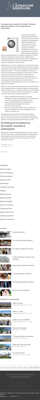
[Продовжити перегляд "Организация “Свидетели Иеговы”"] (5, 268)
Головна (6, 368)
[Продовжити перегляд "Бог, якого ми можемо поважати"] (5, 243)
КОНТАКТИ (26, 377)
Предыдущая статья (7, 144)
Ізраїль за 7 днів (18, 312)
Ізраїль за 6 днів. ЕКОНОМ (21, 320)
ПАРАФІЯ (9, 374)
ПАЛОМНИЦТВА (15, 377)
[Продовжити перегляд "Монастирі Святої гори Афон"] (5, 347)
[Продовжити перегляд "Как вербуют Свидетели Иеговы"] (5, 251)
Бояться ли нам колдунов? (21, 290)
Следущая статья (6, 146)
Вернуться (4, 152)
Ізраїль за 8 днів (18, 303)
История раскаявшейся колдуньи (23, 282)
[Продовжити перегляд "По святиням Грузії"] (5, 355)
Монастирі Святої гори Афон (22, 345)
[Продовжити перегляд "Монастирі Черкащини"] (5, 330)
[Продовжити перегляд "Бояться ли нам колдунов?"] (5, 292)
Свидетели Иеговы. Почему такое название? (23, 258)
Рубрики (13, 368)
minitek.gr (8, 396)
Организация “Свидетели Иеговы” (23, 265)
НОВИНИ (30, 374)
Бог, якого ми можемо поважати (23, 241)
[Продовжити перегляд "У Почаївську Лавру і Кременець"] (5, 338)
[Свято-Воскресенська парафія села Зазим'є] (20, 6)
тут (15, 90)
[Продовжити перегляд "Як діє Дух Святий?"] (5, 234)
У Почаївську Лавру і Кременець (23, 336)
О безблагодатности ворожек (22, 274)
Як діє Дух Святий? (19, 232)
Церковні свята (22, 368)
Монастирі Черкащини (20, 328)
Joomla (18, 396)
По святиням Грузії (19, 353)
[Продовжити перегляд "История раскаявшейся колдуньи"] (5, 284)
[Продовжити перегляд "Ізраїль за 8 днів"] (5, 305)
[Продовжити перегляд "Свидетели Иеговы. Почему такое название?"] (5, 259)
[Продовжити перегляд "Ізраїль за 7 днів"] (5, 314)
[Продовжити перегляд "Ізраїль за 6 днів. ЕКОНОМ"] (5, 322)
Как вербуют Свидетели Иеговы (23, 249)
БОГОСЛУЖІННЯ (20, 374)
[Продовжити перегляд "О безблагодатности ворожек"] (5, 276)
